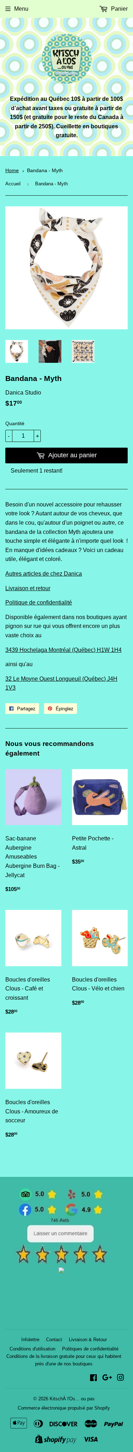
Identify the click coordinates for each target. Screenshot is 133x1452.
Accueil (13, 183)
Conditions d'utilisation (32, 1348)
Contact (54, 1339)
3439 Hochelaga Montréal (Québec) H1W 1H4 (63, 650)
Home (12, 170)
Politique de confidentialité (38, 602)
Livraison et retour (27, 588)
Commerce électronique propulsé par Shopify (64, 1408)
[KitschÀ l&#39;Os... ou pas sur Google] (107, 1378)
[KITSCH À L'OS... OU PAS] (61, 1271)
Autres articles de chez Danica (43, 574)
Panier (119, 9)
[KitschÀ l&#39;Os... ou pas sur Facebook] (93, 1378)
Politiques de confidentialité (90, 1348)
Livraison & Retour (88, 1339)
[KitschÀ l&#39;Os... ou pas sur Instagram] (120, 1378)
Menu (21, 9)
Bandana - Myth (45, 170)
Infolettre (30, 1339)
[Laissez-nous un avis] (61, 1262)
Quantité (14, 423)
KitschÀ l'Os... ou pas (72, 1398)
